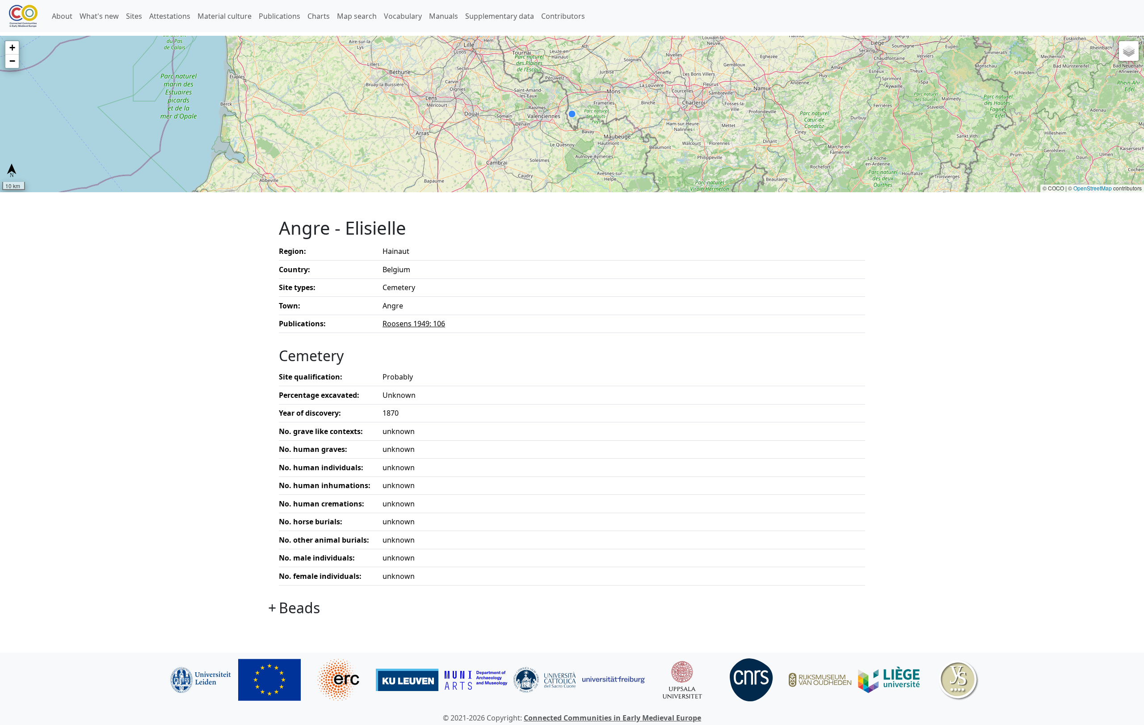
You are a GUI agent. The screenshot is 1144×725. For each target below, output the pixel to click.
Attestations (169, 16)
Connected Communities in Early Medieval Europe (612, 718)
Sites (134, 16)
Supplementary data (499, 16)
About (62, 16)
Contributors (563, 16)
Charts (318, 16)
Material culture (225, 16)
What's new (99, 16)
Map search (357, 16)
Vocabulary (403, 16)
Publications (279, 16)
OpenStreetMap (1092, 188)
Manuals (443, 16)
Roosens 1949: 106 (414, 324)
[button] (12, 48)
